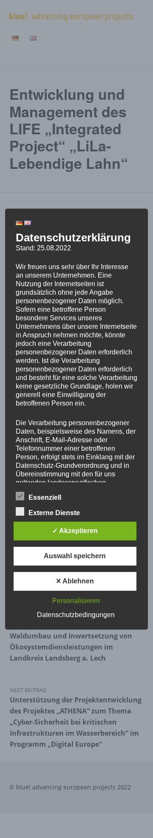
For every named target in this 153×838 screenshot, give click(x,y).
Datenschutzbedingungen (76, 614)
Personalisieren (76, 600)
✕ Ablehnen (75, 581)
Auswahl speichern (75, 556)
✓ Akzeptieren (75, 530)
